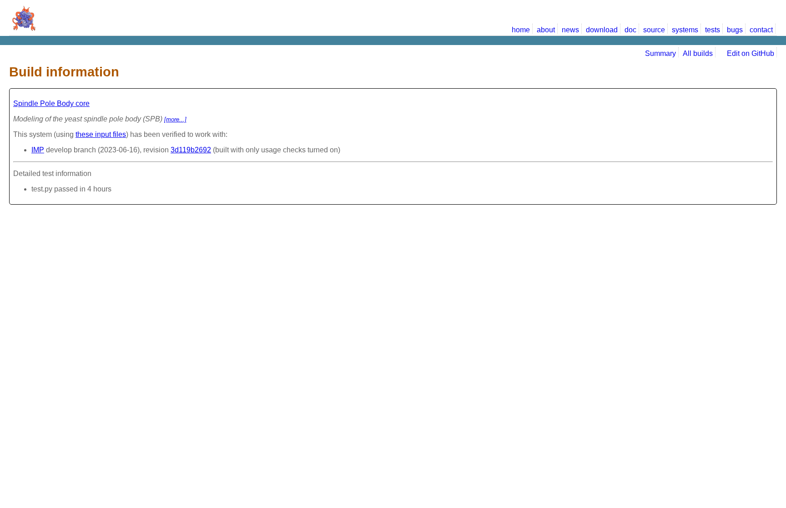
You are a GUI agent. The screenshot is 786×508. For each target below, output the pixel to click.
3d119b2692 (191, 150)
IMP (37, 150)
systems (685, 30)
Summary (660, 53)
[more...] (175, 119)
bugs (735, 30)
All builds (698, 53)
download (602, 30)
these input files (101, 134)
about (546, 30)
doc (630, 30)
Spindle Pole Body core (51, 103)
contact (761, 30)
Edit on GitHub (749, 53)
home (521, 30)
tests (712, 30)
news (570, 30)
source (654, 30)
